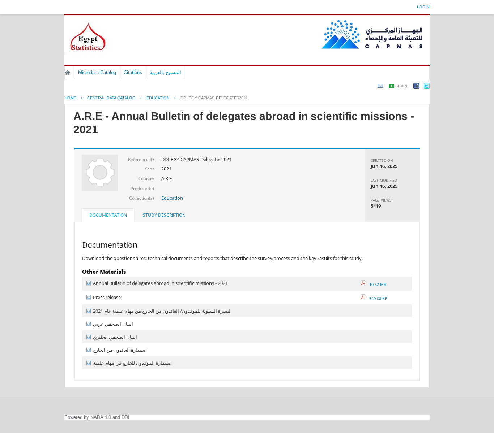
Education (172, 198)
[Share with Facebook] (416, 87)
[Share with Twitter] (427, 87)
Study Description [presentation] (164, 215)
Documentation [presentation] (108, 215)
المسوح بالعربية (165, 72)
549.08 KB (376, 298)
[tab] (108, 216)
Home (68, 72)
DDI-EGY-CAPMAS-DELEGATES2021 (214, 98)
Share (402, 86)
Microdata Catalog (97, 72)
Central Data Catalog (111, 98)
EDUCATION (158, 98)
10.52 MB (376, 284)
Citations (133, 72)
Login (423, 7)
